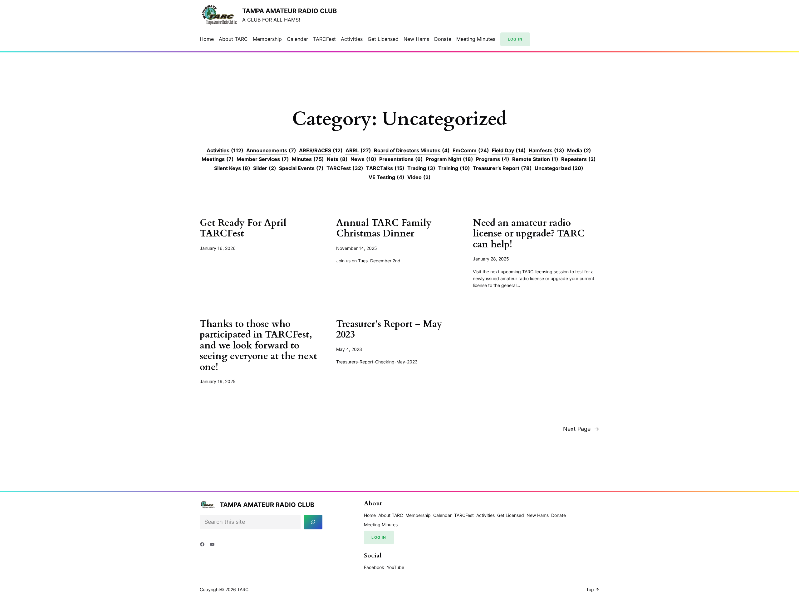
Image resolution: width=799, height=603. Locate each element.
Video (419, 177)
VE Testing (386, 177)
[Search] (313, 522)
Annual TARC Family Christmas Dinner (384, 228)
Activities (225, 150)
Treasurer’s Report (502, 168)
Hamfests (546, 150)
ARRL (358, 150)
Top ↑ (592, 589)
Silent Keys (232, 168)
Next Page (581, 429)
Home (207, 39)
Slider (264, 168)
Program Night (449, 159)
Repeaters (578, 159)
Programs (492, 159)
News (363, 159)
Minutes (308, 159)
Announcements (271, 150)
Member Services (263, 159)
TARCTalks (385, 168)
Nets (337, 159)
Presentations (401, 159)
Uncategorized (559, 168)
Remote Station (535, 159)
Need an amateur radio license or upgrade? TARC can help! (529, 234)
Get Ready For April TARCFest (243, 228)
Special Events (301, 168)
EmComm (471, 150)
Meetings (218, 159)
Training (454, 168)
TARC (242, 589)
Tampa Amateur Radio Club (289, 11)
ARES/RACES (321, 150)
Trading (421, 168)
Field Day (509, 150)
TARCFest (344, 168)
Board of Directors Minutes (412, 150)
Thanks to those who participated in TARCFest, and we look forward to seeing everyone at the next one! (258, 346)
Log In (515, 39)
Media (579, 150)
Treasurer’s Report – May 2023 (389, 329)
